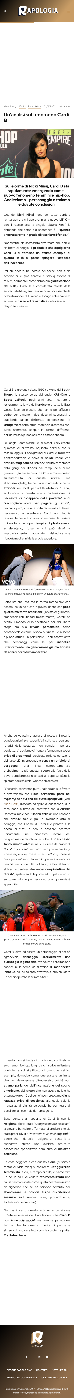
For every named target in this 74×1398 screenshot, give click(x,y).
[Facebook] (26, 1357)
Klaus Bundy (10, 106)
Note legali (59, 1369)
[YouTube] (47, 1357)
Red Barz (11, 804)
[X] (33, 1356)
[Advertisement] (37, 66)
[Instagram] (39, 1357)
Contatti (41, 1369)
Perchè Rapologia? (19, 1369)
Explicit (22, 106)
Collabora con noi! (54, 1377)
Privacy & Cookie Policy (22, 1377)
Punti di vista (34, 106)
